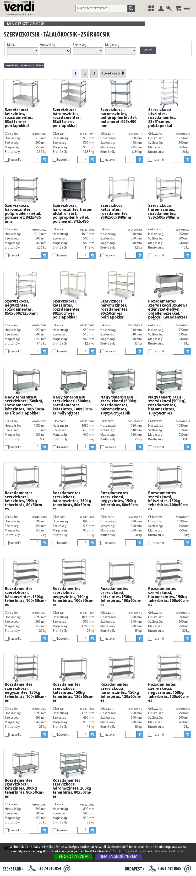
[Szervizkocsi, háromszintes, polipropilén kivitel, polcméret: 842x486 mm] (26, 189)
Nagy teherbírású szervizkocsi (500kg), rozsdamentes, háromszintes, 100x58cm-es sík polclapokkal (119, 407)
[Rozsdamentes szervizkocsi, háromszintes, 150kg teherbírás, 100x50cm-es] (26, 572)
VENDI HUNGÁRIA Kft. (25, 13)
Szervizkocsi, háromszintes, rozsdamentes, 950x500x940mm (163, 212)
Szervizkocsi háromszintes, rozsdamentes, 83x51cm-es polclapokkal (67, 118)
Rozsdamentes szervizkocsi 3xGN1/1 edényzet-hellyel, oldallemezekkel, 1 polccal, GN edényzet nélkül (168, 312)
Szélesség (80, 45)
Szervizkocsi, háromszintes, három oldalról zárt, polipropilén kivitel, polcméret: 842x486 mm (73, 216)
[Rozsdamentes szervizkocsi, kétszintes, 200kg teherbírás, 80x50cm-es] (26, 764)
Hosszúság (47, 45)
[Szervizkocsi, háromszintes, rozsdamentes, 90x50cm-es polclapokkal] (121, 285)
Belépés (161, 8)
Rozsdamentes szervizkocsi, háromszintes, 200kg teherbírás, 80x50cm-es (72, 789)
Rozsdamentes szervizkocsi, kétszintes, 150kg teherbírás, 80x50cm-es (24, 501)
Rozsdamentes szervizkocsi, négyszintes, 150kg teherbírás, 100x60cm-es (25, 693)
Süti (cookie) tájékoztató (130, 851)
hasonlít (15, 160)
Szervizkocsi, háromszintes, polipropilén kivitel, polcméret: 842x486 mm (23, 214)
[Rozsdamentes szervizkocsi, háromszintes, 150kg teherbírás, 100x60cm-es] (169, 572)
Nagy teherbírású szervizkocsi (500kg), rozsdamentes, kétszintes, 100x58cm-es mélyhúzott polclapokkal (73, 407)
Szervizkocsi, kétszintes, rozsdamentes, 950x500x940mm (115, 212)
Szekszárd (11, 869)
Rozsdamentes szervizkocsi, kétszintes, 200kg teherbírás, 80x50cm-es (24, 789)
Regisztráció (169, 8)
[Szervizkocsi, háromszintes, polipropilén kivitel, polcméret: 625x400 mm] (121, 94)
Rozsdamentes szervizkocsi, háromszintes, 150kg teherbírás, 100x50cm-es (25, 597)
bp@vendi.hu (187, 868)
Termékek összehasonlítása (24, 65)
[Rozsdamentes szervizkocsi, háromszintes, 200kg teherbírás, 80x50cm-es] (73, 764)
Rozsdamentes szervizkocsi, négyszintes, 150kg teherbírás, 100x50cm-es (73, 597)
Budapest (133, 869)
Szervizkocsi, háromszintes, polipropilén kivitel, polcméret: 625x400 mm (118, 118)
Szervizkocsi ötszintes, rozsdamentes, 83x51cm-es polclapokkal (162, 118)
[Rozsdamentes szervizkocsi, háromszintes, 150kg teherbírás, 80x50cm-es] (73, 477)
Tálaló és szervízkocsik (25, 24)
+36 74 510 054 (49, 868)
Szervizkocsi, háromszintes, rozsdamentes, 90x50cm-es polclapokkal (114, 309)
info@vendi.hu (67, 868)
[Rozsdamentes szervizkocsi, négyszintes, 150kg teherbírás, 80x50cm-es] (121, 477)
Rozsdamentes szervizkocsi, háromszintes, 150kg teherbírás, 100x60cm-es (168, 597)
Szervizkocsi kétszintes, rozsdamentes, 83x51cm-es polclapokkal (19, 118)
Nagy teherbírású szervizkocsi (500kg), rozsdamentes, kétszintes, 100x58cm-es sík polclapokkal (25, 405)
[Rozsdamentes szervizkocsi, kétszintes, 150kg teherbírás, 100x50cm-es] (169, 477)
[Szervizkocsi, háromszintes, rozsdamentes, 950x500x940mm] (169, 189)
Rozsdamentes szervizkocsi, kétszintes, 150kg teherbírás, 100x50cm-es (168, 501)
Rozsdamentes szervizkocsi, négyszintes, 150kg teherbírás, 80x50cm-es (119, 501)
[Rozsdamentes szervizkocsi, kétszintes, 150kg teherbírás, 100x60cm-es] (121, 572)
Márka (11, 45)
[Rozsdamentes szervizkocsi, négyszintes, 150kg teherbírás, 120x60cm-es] (169, 668)
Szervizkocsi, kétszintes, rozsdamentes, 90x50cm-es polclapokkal (67, 309)
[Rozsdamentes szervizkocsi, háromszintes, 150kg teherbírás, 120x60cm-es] (121, 668)
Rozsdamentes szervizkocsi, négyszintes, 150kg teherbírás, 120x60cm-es (168, 693)
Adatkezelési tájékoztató (167, 851)
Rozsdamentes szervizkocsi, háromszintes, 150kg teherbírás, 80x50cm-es (72, 501)
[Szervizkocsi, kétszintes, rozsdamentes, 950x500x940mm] (121, 189)
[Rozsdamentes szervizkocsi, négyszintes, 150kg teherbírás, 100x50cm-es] (73, 572)
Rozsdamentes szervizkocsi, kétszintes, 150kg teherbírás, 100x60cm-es (121, 597)
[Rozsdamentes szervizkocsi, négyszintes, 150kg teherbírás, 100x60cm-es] (26, 668)
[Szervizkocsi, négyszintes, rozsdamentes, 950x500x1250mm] (26, 285)
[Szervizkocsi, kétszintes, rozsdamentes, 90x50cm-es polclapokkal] (73, 285)
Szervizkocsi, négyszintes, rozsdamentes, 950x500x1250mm (21, 307)
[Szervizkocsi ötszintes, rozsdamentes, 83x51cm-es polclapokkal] (169, 94)
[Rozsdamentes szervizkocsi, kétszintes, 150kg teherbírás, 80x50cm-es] (26, 477)
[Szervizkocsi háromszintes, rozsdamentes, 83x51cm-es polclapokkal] (73, 94)
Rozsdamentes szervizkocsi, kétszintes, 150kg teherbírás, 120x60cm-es (73, 693)
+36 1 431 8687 (169, 868)
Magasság (112, 45)
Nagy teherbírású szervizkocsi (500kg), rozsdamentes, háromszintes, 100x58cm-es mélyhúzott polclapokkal (167, 410)
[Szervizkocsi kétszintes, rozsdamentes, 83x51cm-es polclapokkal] (26, 94)
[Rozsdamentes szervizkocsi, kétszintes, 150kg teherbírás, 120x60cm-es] (73, 668)
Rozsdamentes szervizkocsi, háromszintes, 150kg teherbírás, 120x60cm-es (121, 693)
